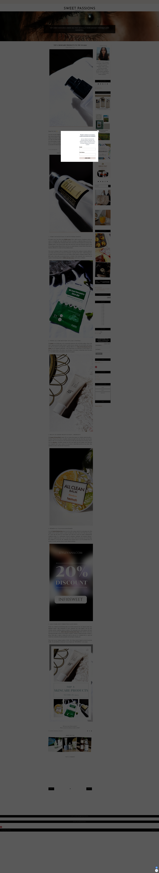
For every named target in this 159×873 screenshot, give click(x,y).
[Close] (98, 131)
